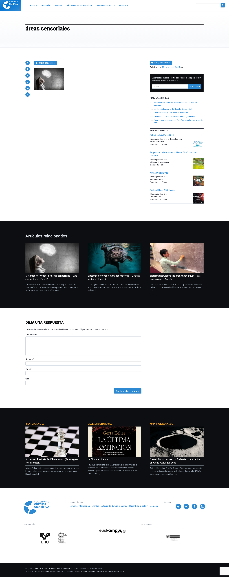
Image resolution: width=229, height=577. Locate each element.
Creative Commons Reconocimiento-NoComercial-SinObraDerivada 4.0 (99, 571)
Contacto (154, 506)
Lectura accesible (45, 63)
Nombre (29, 359)
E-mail (28, 369)
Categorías (84, 506)
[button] (27, 63)
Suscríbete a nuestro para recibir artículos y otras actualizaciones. (176, 79)
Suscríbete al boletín (138, 506)
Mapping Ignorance (161, 423)
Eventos (95, 506)
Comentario (31, 334)
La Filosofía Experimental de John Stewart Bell (173, 109)
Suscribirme (195, 86)
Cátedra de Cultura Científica (114, 506)
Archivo (74, 506)
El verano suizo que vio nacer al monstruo (171, 113)
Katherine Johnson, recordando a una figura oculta (174, 116)
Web (27, 379)
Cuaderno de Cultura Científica (45, 571)
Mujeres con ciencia (100, 423)
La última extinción (98, 459)
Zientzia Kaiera (34, 423)
